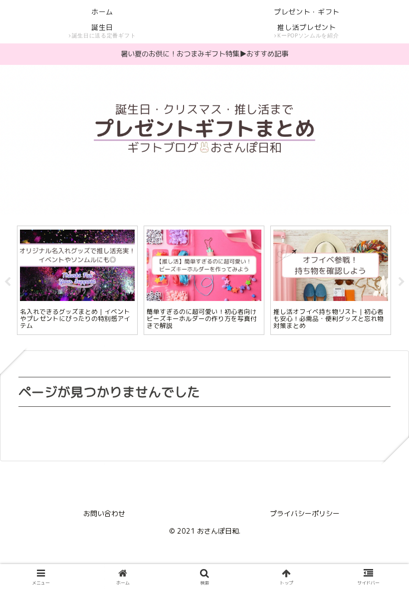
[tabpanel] (77, 280)
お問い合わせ (104, 513)
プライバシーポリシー (305, 513)
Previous (7, 282)
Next (402, 282)
